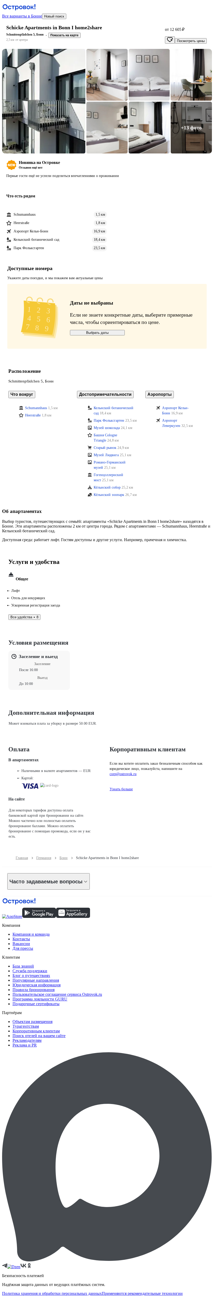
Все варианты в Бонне (22, 16)
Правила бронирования (34, 989)
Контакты (21, 939)
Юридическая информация (37, 985)
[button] (43, 101)
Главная (22, 858)
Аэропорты (159, 394)
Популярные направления (36, 980)
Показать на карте (64, 35)
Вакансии (21, 943)
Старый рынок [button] (105, 448)
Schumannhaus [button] (36, 408)
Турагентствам (26, 1026)
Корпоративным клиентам (36, 1031)
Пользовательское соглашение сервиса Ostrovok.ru (57, 994)
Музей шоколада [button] (107, 428)
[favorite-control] (170, 40)
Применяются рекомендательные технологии (142, 1293)
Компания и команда (31, 934)
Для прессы (23, 948)
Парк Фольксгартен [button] (109, 420)
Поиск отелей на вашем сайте (39, 1035)
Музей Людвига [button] (106, 455)
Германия (43, 858)
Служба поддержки (30, 971)
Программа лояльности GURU (40, 999)
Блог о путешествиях (31, 975)
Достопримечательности (105, 394)
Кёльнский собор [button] (107, 487)
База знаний (23, 966)
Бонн (64, 858)
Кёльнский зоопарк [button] (109, 495)
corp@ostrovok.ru (123, 774)
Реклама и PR (25, 1045)
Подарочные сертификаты (36, 1004)
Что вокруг (21, 394)
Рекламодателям (27, 1040)
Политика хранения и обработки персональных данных (52, 1293)
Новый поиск (54, 16)
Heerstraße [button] (33, 415)
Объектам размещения (32, 1021)
